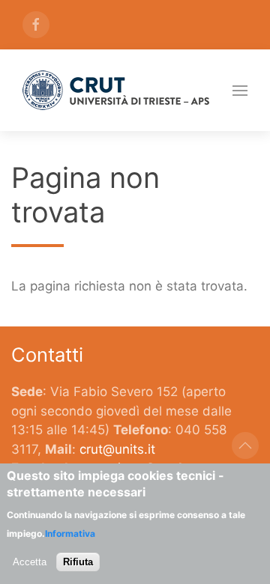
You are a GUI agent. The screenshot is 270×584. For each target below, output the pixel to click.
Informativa (70, 533)
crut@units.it (117, 449)
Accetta (29, 562)
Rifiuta (78, 562)
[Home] (116, 90)
